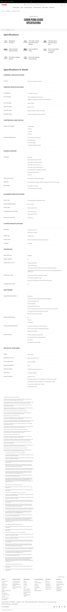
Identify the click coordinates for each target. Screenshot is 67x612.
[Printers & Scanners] (32, 7)
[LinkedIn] (59, 606)
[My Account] (62, 5)
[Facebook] (54, 606)
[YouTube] (64, 606)
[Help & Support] (48, 7)
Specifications (8, 29)
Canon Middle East (5, 606)
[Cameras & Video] (19, 7)
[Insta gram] (56, 606)
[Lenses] (23, 7)
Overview (3, 29)
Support (13, 29)
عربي (31, 1)
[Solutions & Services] (41, 7)
